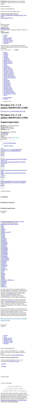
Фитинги (6, 65)
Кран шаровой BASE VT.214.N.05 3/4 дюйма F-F (13, 182)
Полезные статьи (8, 41)
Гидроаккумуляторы (9, 91)
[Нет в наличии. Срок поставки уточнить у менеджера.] (2, 179)
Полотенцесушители (9, 75)
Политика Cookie (21, 390)
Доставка (11, 391)
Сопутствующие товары (10, 143)
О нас (5, 36)
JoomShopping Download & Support (9, 224)
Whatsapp (3, 366)
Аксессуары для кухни (9, 76)
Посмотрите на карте (14, 361)
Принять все (4, 401)
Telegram (3, 363)
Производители (8, 39)
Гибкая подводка (8, 63)
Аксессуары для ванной (10, 77)
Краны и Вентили (8, 69)
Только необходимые (13, 401)
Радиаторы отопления (9, 92)
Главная (6, 35)
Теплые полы (7, 83)
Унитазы (6, 55)
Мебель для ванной (8, 73)
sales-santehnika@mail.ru (7, 18)
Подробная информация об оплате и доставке (12, 221)
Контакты (6, 43)
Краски (5, 95)
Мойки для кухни (8, 61)
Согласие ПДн (5, 391)
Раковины (6, 57)
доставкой (9, 293)
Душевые (6, 53)
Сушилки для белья (8, 72)
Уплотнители (7, 85)
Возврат (16, 391)
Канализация (7, 67)
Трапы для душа (8, 68)
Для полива (6, 80)
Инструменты (7, 84)
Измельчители (7, 60)
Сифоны (6, 56)
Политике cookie (22, 400)
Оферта (21, 388)
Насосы (5, 79)
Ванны (5, 52)
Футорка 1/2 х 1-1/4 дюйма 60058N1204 (11, 151)
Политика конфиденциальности (10, 390)
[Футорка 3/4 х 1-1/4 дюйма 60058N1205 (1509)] (13, 111)
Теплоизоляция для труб (10, 93)
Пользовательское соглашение (12, 388)
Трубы (5, 64)
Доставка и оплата (8, 40)
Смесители (6, 59)
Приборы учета (7, 87)
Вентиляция (7, 81)
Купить (2, 155)
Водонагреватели (8, 89)
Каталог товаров (8, 37)
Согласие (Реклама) (23, 391)
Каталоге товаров (10, 301)
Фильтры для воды (8, 71)
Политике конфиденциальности (9, 400)
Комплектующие (8, 88)
